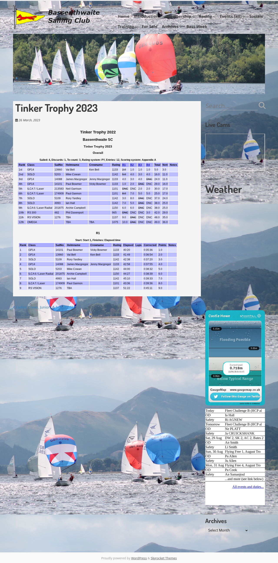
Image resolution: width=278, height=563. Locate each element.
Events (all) (231, 16)
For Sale (149, 26)
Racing (205, 16)
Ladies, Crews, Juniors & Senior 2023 (45, 307)
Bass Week (196, 26)
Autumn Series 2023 (182, 307)
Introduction (146, 16)
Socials (256, 16)
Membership (178, 16)
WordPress (139, 558)
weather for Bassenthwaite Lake (234, 308)
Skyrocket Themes (164, 558)
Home (123, 16)
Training (126, 26)
